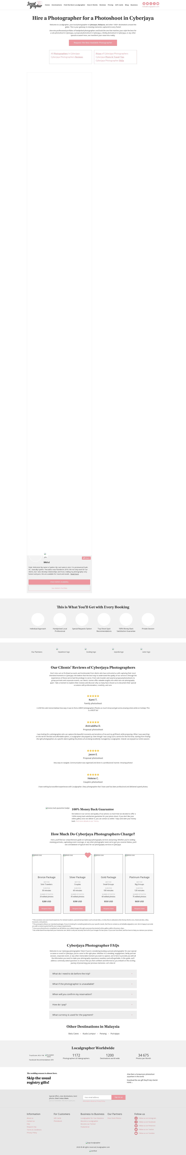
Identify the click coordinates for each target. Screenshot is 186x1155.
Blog (127, 5)
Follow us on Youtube (147, 1133)
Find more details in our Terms (87, 821)
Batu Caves (73, 1034)
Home (47, 5)
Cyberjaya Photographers (67, 57)
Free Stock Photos (114, 1118)
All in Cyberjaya (65, 53)
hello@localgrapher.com (150, 6)
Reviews (103, 5)
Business (134, 5)
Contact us (31, 1121)
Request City (31, 1127)
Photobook (58, 1121)
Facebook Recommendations (41, 1060)
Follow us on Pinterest (147, 1126)
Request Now (46, 908)
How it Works (92, 5)
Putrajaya (115, 1034)
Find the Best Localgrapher (74, 5)
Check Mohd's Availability (59, 582)
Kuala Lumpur (89, 1034)
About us (30, 1118)
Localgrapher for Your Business (92, 1118)
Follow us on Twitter (146, 1129)
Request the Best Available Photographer (93, 42)
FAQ (28, 1124)
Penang (103, 1034)
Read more (75, 574)
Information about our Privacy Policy (94, 1101)
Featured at (85, 1127)
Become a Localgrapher (89, 1121)
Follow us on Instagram (147, 1118)
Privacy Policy (32, 1133)
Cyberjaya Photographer (110, 60)
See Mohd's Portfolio (59, 588)
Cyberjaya (110, 57)
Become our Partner (88, 1124)
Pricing (110, 5)
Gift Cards (119, 5)
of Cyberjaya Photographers (112, 53)
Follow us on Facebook (147, 1122)
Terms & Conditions (34, 1130)
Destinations (57, 5)
